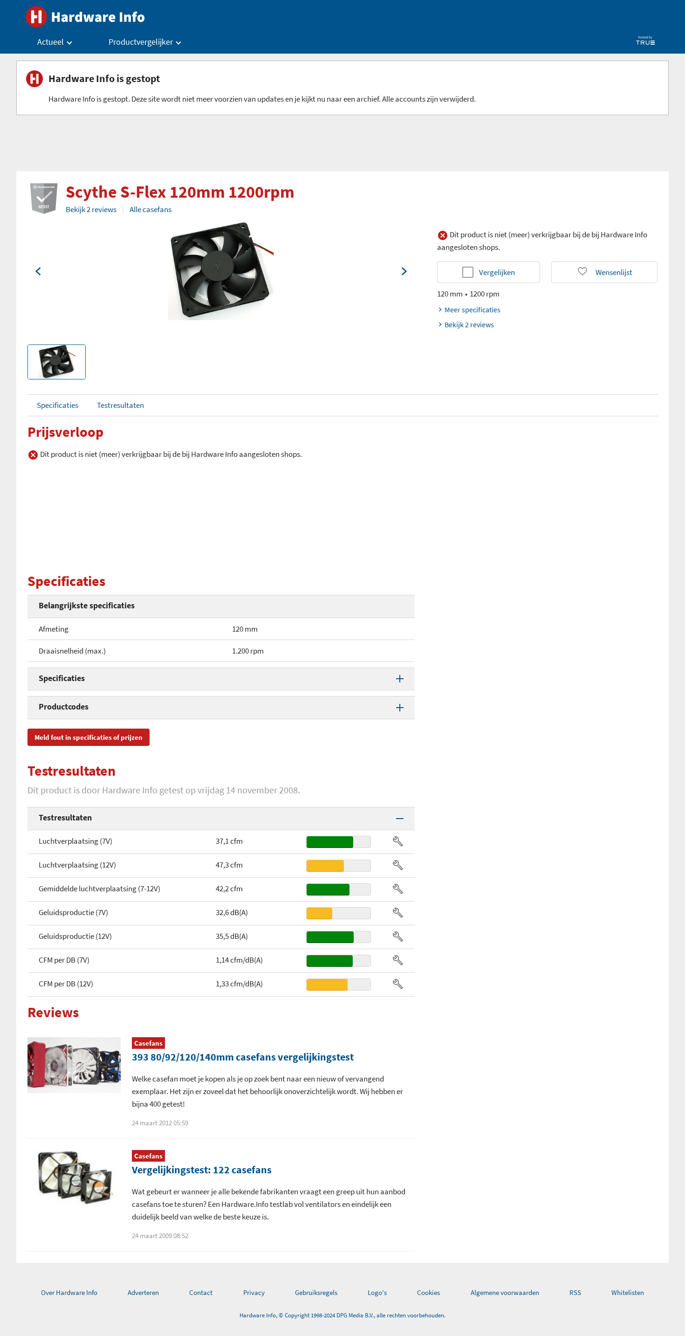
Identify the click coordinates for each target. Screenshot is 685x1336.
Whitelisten (627, 1292)
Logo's (377, 1292)
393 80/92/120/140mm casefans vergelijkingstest (243, 1056)
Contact (200, 1292)
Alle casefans (150, 209)
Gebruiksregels (316, 1292)
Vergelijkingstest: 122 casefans (202, 1169)
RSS (575, 1292)
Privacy (254, 1292)
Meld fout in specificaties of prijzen (88, 737)
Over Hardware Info (69, 1292)
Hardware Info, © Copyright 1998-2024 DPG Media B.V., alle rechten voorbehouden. (342, 1315)
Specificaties (57, 405)
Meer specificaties (472, 309)
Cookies (428, 1292)
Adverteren (143, 1292)
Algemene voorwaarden (505, 1292)
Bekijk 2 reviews (91, 209)
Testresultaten (120, 405)
